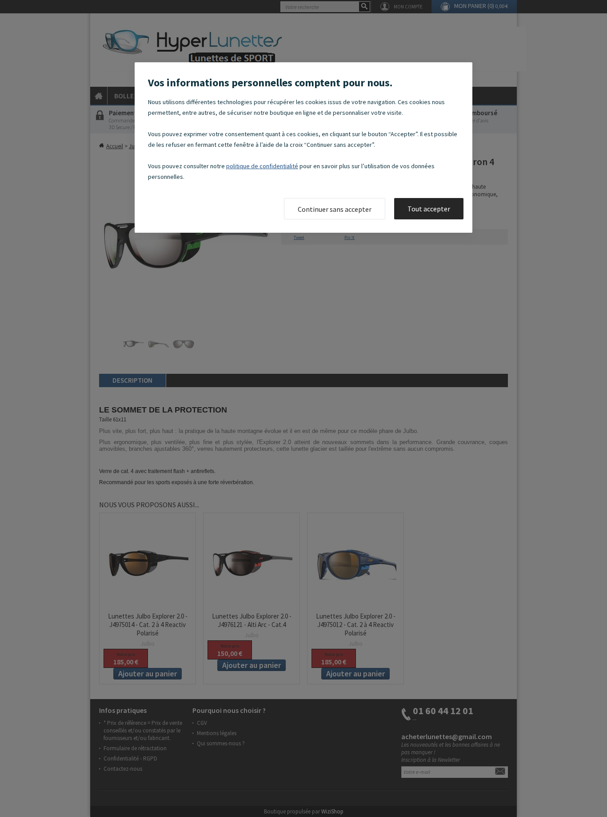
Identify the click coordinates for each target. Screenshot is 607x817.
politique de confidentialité (262, 166)
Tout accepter (428, 208)
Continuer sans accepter (334, 209)
